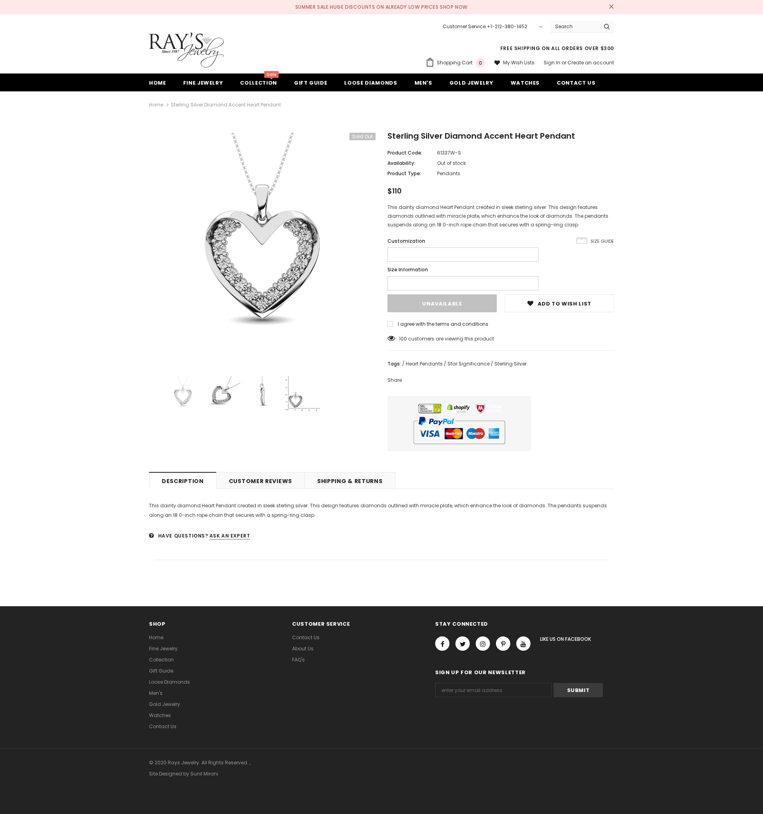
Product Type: (404, 173)
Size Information (407, 269)
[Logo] (186, 50)
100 (403, 338)
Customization (406, 241)
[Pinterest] (503, 643)
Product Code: (404, 152)
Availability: (401, 163)
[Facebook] (442, 643)
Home (156, 104)
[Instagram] (483, 643)
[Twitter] (462, 643)
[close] (611, 7)
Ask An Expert (229, 535)
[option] (262, 246)
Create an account (590, 62)
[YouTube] (523, 643)
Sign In (553, 62)
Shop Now (454, 7)
